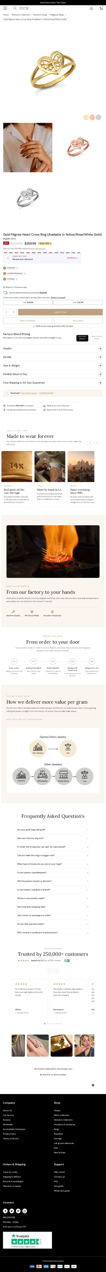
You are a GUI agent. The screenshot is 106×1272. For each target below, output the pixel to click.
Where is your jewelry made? (52, 898)
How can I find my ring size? (52, 838)
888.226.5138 (9, 1217)
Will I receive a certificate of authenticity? (52, 932)
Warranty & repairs (12, 1186)
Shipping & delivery (12, 1176)
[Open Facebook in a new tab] (5, 1211)
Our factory (8, 1115)
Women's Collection (63, 1119)
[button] (53, 231)
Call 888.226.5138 (46, 393)
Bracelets (58, 1133)
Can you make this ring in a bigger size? (52, 855)
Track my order (10, 1172)
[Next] (97, 443)
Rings (56, 1129)
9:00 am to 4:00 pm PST (14, 1226)
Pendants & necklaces (64, 1124)
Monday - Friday (11, 1222)
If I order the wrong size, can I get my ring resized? (52, 847)
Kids (56, 1148)
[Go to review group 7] (58, 1023)
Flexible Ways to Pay (15, 374)
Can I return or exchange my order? (52, 915)
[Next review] (56, 971)
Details (7, 357)
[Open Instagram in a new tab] (24, 1211)
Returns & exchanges (13, 1181)
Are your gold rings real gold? (52, 829)
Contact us (59, 1176)
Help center (59, 1172)
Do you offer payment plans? (52, 924)
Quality (7, 348)
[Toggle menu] (5, 8)
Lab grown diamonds (64, 1143)
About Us (7, 1110)
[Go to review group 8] (61, 1023)
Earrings (58, 1138)
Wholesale (8, 1124)
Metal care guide (62, 1190)
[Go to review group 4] (51, 1023)
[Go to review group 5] (54, 1023)
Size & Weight (11, 365)
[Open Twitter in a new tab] (12, 1211)
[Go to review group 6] (56, 1023)
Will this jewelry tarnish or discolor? (52, 881)
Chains (57, 1110)
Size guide (58, 1186)
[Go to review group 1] (44, 1023)
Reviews (6, 1119)
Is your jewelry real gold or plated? (52, 889)
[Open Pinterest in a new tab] (18, 1211)
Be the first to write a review (53, 1074)
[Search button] (15, 8)
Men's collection (61, 1115)
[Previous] (90, 443)
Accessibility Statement (14, 1129)
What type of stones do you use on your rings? (52, 864)
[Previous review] (49, 971)
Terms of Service (11, 1138)
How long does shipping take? (52, 907)
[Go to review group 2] (47, 1023)
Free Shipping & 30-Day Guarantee (24, 382)
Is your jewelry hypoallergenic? (52, 872)
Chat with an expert (29, 393)
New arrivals (59, 1152)
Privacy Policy (9, 1133)
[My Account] (91, 8)
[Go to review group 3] (49, 1023)
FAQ (56, 1181)
